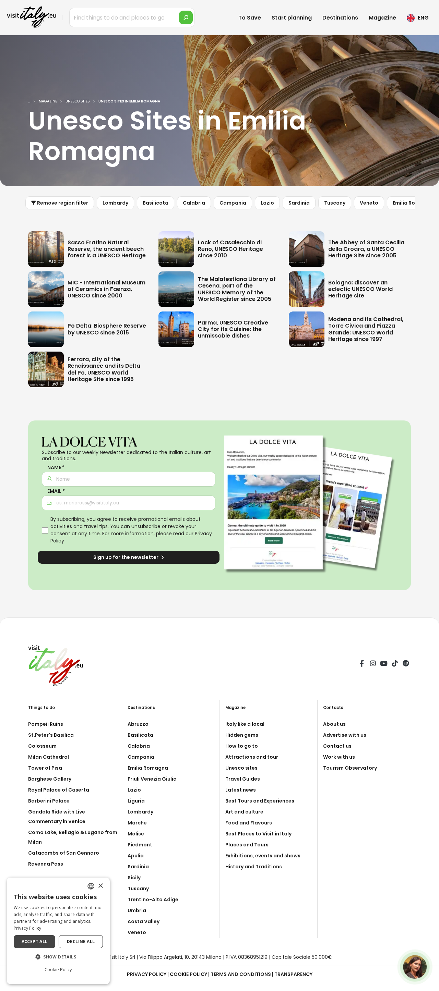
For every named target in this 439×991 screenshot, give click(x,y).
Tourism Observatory (350, 767)
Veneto (369, 202)
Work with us (339, 757)
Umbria (137, 910)
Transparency (293, 974)
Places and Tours (247, 844)
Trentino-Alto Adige (153, 899)
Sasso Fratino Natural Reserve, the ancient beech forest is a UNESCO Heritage (107, 248)
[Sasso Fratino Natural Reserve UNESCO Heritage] (46, 248)
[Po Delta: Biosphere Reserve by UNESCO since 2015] (46, 328)
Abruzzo (138, 724)
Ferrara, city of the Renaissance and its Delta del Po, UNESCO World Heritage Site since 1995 (104, 369)
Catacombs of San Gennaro (63, 852)
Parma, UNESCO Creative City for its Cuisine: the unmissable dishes (233, 329)
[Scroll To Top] (427, 983)
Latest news (240, 789)
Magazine (382, 18)
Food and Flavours (248, 822)
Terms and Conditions (241, 974)
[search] (186, 17)
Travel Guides (242, 778)
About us (334, 724)
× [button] (100, 886)
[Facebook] (362, 664)
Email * (56, 491)
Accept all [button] (35, 941)
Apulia (136, 855)
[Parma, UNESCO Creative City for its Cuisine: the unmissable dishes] (176, 328)
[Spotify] (406, 664)
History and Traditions (253, 866)
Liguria (136, 800)
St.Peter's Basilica (51, 735)
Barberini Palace (49, 800)
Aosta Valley (143, 921)
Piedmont (140, 844)
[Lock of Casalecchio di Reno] (176, 248)
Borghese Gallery (49, 778)
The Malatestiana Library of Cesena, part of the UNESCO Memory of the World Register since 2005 (237, 289)
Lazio (267, 202)
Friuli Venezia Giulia (152, 778)
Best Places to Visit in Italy (258, 833)
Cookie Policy (188, 974)
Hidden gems (241, 735)
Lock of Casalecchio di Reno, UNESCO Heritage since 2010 (230, 248)
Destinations (340, 18)
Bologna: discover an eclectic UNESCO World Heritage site (360, 289)
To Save (249, 18)
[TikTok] (395, 664)
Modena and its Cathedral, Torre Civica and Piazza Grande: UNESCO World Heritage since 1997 (365, 329)
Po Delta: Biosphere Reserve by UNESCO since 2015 (107, 329)
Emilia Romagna (413, 202)
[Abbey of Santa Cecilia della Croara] (306, 248)
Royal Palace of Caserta (58, 789)
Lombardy (115, 202)
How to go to (241, 746)
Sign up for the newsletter (126, 557)
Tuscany (334, 202)
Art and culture (244, 811)
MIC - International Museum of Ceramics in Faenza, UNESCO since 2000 (106, 289)
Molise (136, 833)
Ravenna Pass (45, 863)
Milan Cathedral (48, 757)
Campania (233, 202)
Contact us (337, 746)
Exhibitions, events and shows (262, 855)
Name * (55, 467)
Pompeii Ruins (45, 724)
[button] (58, 957)
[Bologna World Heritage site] (306, 288)
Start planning (292, 18)
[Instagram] (373, 664)
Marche (137, 822)
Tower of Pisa (45, 767)
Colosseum (42, 746)
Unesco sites (241, 767)
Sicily (134, 877)
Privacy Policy (146, 974)
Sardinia (299, 202)
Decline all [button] (81, 941)
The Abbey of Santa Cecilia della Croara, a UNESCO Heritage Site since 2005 (366, 248)
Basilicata (155, 202)
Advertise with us (344, 735)
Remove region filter (62, 202)
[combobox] (90, 886)
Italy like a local (244, 724)
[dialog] (58, 931)
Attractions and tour (251, 757)
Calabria (194, 202)
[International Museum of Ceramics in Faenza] (46, 288)
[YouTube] (384, 664)
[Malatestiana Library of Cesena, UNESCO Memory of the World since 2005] (176, 288)
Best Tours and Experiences (259, 800)
